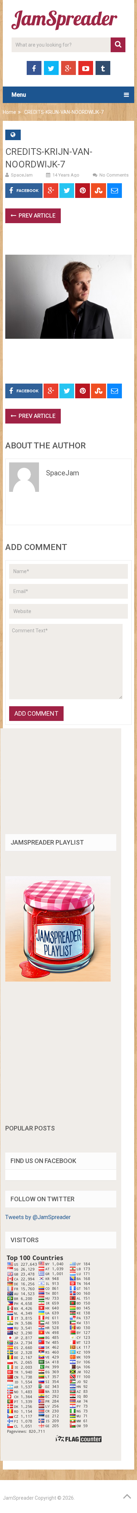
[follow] (58, 979)
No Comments (114, 175)
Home (9, 112)
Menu (19, 94)
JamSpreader (18, 1498)
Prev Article (36, 215)
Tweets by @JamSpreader (38, 1217)
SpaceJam (22, 175)
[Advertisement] (71, 242)
